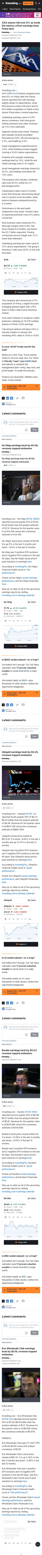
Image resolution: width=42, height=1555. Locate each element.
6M (18, 273)
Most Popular (15, 9)
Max (30, 273)
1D (5, 273)
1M (13, 273)
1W (9, 273)
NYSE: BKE (30, 1112)
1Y (21, 273)
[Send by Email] (23, 398)
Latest (4, 9)
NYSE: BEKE (33, 519)
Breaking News (29, 9)
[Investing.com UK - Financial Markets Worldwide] (14, 3)
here (29, 561)
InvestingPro (21, 566)
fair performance (19, 1492)
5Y (25, 273)
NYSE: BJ (7, 1419)
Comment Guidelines (9, 436)
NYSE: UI (30, 814)
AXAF (15, 93)
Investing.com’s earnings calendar (18, 595)
